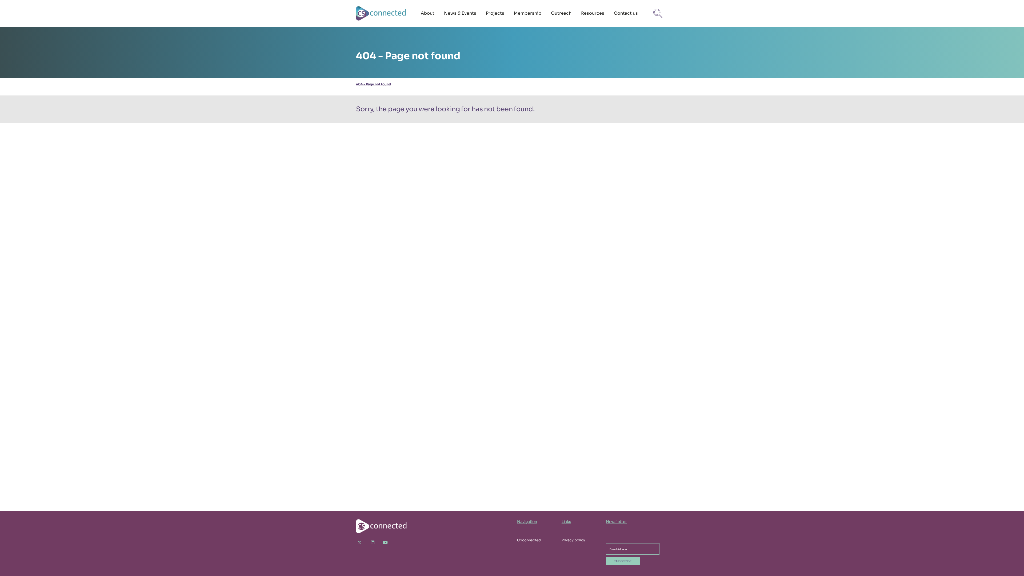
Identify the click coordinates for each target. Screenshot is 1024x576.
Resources (592, 13)
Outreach (561, 13)
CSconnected (529, 540)
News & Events (460, 13)
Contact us (626, 13)
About (427, 13)
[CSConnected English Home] (381, 13)
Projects (495, 13)
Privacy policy (573, 540)
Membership (527, 13)
